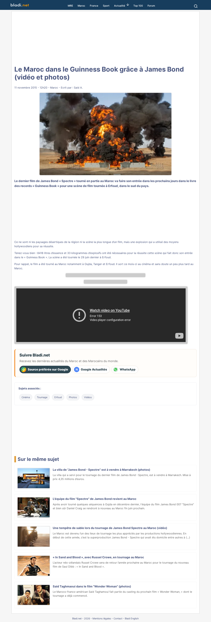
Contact (118, 618)
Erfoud (106, 257)
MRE (70, 5)
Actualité (119, 5)
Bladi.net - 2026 (81, 618)
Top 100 (138, 5)
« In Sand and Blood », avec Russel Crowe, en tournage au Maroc (98, 557)
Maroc (81, 5)
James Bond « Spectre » (58, 181)
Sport (106, 5)
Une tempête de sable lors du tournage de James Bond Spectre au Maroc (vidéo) (110, 528)
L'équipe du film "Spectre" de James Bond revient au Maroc (94, 499)
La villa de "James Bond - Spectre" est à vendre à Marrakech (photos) (101, 469)
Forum (151, 5)
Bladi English (132, 618)
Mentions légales (101, 618)
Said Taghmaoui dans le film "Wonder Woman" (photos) (92, 586)
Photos (73, 397)
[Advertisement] (105, 38)
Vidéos (88, 397)
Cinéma (26, 397)
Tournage (42, 397)
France (94, 5)
